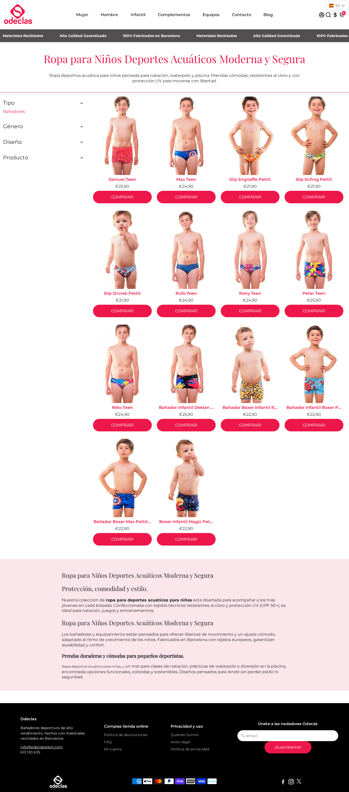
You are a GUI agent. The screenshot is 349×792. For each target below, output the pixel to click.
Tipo (9, 103)
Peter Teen (314, 293)
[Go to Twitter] (298, 782)
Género (13, 126)
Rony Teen (250, 293)
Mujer (82, 14)
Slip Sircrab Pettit (122, 293)
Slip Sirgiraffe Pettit (250, 179)
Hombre (109, 14)
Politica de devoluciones (125, 735)
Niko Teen (122, 407)
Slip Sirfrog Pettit (314, 179)
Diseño (12, 142)
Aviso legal (180, 742)
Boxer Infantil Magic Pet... (186, 521)
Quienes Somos (185, 735)
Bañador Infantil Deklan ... (186, 407)
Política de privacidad (190, 749)
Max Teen (186, 179)
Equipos (211, 14)
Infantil (138, 14)
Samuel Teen (122, 179)
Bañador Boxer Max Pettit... (122, 521)
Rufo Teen (186, 293)
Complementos (174, 14)
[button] (337, 5)
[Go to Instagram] (291, 782)
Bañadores (14, 111)
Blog (268, 14)
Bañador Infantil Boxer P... (313, 407)
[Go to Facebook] (283, 782)
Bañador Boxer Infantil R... (250, 407)
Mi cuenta (113, 749)
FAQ (108, 742)
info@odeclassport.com (41, 747)
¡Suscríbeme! (288, 747)
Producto (15, 157)
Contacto (241, 14)
